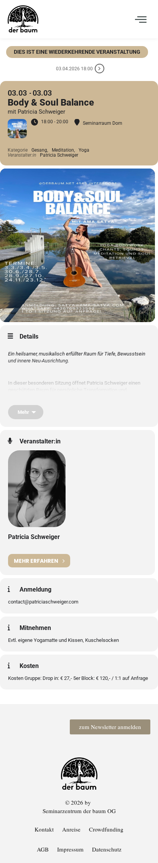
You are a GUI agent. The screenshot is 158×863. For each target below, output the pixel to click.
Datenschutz (107, 849)
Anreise (71, 829)
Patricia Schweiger (34, 537)
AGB (43, 849)
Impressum (70, 849)
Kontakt (44, 829)
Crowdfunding (106, 829)
